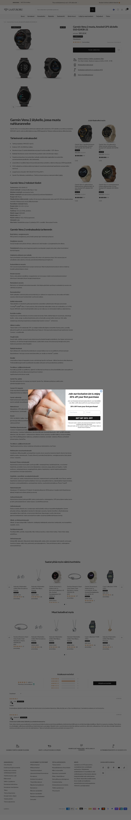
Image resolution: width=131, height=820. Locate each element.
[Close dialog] (101, 391)
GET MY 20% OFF (84, 418)
